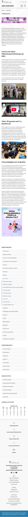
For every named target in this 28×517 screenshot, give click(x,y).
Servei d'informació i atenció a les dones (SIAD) (13, 287)
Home (3, 10)
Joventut (5, 315)
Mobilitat (5, 325)
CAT (21, 2)
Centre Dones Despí (7, 281)
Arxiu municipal (7, 349)
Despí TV (5, 359)
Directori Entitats (7, 379)
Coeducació (5, 298)
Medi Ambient (6, 321)
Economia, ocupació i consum (10, 268)
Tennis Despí (6, 369)
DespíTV (14, 452)
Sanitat (4, 335)
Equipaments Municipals (9, 383)
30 (24, 414)
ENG (25, 2)
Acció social (5, 251)
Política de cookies (14, 501)
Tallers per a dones (7, 296)
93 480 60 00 (14, 468)
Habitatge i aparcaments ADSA (10, 311)
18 (6, 412)
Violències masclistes (7, 284)
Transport (14, 489)
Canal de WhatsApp (14, 439)
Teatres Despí (6, 366)
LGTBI (4, 318)
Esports (5, 275)
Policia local (6, 328)
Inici (14, 476)
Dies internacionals (7, 293)
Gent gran (5, 308)
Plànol (14, 487)
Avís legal (14, 495)
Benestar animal (7, 254)
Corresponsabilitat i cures (8, 304)
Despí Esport (6, 352)
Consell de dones (6, 290)
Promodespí (6, 362)
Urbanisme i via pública (8, 339)
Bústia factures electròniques (10, 393)
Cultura (5, 264)
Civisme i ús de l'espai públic (10, 258)
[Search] (25, 6)
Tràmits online (14, 480)
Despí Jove (5, 356)
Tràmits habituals (7, 390)
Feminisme (5, 278)
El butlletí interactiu (14, 445)
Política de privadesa (14, 499)
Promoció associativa (8, 332)
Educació (5, 271)
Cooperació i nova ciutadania (10, 261)
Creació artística (6, 301)
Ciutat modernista (14, 482)
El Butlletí (14, 484)
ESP (23, 2)
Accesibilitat (14, 497)
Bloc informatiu (14, 478)
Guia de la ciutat (14, 491)
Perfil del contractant (8, 386)
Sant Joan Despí (8, 6)
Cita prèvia (5, 396)
